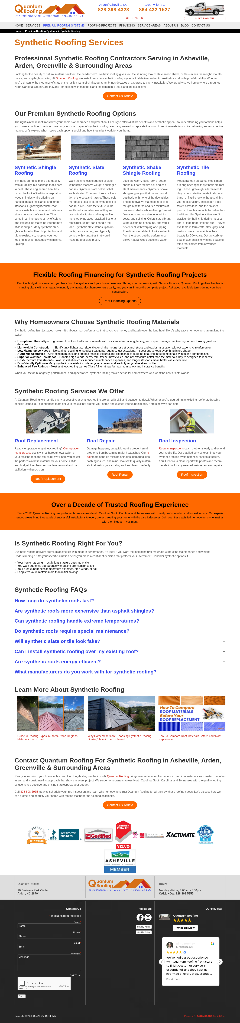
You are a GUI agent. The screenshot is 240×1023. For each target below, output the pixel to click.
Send (21, 996)
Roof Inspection (192, 474)
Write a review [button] (185, 928)
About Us (171, 25)
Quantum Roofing (67, 78)
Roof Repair (120, 474)
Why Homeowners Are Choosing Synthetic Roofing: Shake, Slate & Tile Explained (120, 738)
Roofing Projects (101, 25)
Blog (185, 25)
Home (19, 25)
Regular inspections (171, 448)
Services (33, 25)
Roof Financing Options (120, 301)
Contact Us (201, 25)
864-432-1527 (154, 9)
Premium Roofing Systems (64, 25)
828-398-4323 (113, 9)
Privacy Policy (143, 927)
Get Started (134, 18)
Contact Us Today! (120, 96)
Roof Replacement (48, 479)
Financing (127, 25)
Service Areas (149, 25)
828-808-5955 (29, 791)
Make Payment (204, 18)
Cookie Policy (143, 932)
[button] (120, 601)
